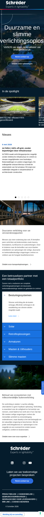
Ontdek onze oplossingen (22, 64)
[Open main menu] (40, 4)
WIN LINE (6, 502)
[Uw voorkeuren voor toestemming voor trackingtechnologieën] (40, 513)
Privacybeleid (9, 494)
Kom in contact (43, 387)
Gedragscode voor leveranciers (19, 499)
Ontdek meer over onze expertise (14, 436)
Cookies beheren (20, 502)
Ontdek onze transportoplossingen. (15, 264)
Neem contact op (22, 57)
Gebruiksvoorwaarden (13, 497)
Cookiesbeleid (25, 494)
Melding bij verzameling (13, 514)
